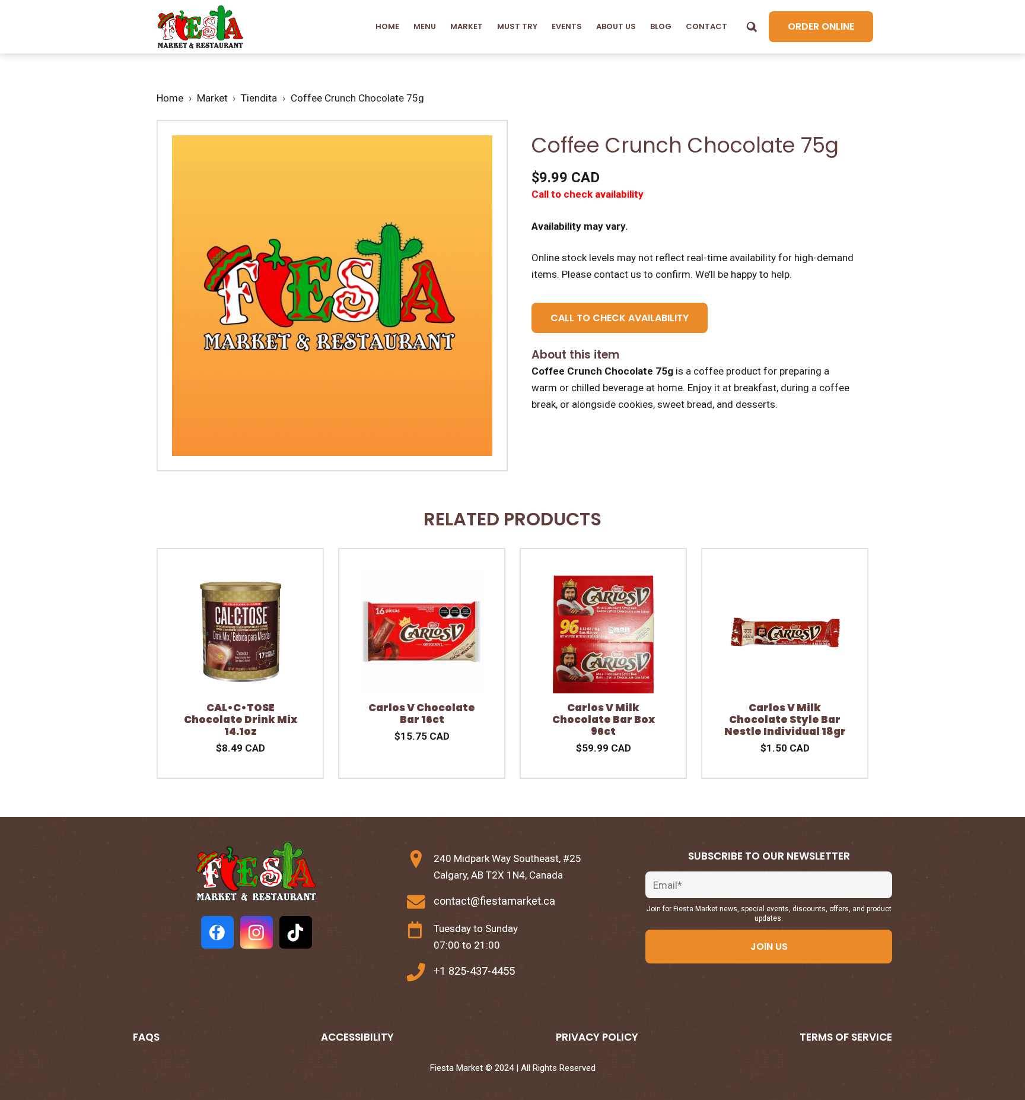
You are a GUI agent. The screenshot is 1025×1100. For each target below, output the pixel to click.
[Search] (751, 26)
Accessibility (357, 1037)
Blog (660, 26)
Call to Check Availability (619, 318)
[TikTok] (295, 932)
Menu (424, 26)
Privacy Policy (597, 1037)
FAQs (146, 1037)
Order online (821, 26)
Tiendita (259, 98)
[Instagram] (256, 932)
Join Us (769, 946)
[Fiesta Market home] (199, 27)
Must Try (517, 26)
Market (466, 26)
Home (387, 26)
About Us (616, 26)
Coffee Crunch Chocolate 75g (357, 98)
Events (567, 26)
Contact (706, 26)
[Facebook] (217, 932)
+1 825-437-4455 (474, 971)
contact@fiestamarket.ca (494, 901)
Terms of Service (846, 1037)
